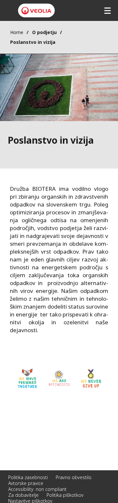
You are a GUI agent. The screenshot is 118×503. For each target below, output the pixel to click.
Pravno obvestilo (73, 477)
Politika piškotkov (65, 495)
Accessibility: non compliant (37, 489)
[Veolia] (36, 10)
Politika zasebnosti (28, 477)
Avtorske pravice (25, 483)
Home (16, 32)
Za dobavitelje (23, 495)
